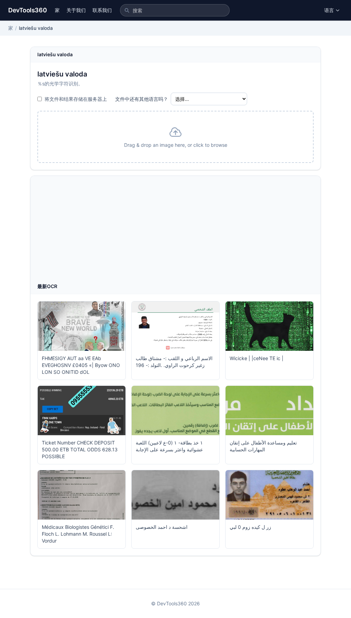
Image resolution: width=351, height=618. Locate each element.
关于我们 (76, 10)
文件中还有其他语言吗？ (141, 99)
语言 (329, 10)
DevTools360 (27, 10)
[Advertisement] (175, 231)
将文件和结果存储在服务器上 (76, 99)
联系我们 (102, 10)
